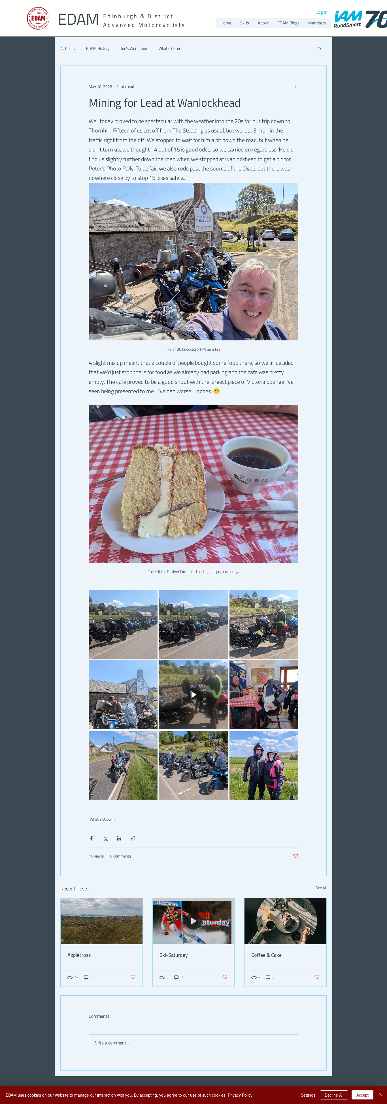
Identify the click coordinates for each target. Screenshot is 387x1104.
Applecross (79, 955)
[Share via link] (133, 838)
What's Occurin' (171, 48)
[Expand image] (123, 624)
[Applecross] (102, 921)
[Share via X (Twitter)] (105, 838)
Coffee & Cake (266, 955)
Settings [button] (308, 1095)
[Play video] (193, 694)
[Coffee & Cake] (285, 921)
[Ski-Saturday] (194, 921)
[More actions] (295, 86)
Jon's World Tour (134, 48)
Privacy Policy (240, 1095)
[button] (319, 48)
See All (321, 888)
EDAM (78, 19)
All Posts (67, 48)
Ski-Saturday (174, 955)
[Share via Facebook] (91, 838)
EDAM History (98, 48)
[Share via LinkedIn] (119, 838)
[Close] (380, 1094)
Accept (362, 1095)
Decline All (334, 1095)
